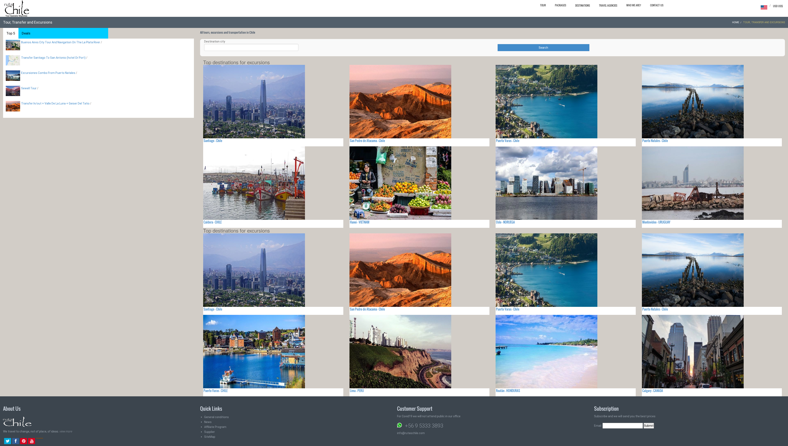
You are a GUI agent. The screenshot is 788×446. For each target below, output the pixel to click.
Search (543, 47)
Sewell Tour (29, 88)
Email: (598, 425)
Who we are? (633, 5)
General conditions (216, 417)
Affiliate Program (215, 427)
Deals (26, 33)
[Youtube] (31, 441)
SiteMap (209, 436)
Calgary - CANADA (652, 390)
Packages (560, 5)
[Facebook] (15, 441)
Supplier (209, 431)
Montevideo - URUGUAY (656, 222)
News (208, 422)
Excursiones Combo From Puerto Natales (48, 73)
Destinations (582, 5)
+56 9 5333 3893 (424, 426)
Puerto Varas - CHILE (216, 390)
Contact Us (656, 5)
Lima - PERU (357, 390)
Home (735, 22)
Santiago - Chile (213, 140)
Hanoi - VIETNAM (359, 222)
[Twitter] (7, 441)
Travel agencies (608, 5)
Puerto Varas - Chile (507, 140)
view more (66, 431)
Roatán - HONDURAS (508, 390)
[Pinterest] (23, 441)
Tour (543, 5)
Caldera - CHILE (213, 222)
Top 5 (10, 33)
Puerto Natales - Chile (655, 140)
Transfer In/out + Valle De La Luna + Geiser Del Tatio (55, 103)
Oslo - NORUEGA (505, 222)
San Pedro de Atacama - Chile (367, 140)
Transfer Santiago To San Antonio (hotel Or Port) (53, 57)
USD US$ (778, 6)
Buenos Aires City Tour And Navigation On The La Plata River (60, 42)
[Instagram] (39, 441)
